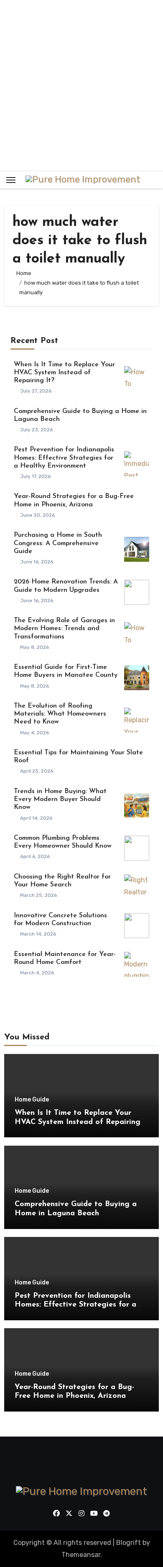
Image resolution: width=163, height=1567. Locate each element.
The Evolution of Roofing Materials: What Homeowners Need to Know (60, 714)
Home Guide (32, 1100)
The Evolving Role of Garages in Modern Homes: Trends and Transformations (64, 628)
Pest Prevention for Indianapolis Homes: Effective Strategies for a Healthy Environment (64, 457)
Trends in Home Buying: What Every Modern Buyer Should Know (60, 799)
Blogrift (128, 1543)
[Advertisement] (81, 85)
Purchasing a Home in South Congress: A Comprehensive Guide (58, 543)
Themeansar (80, 1555)
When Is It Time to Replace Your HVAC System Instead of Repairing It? (64, 372)
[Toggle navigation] (11, 180)
